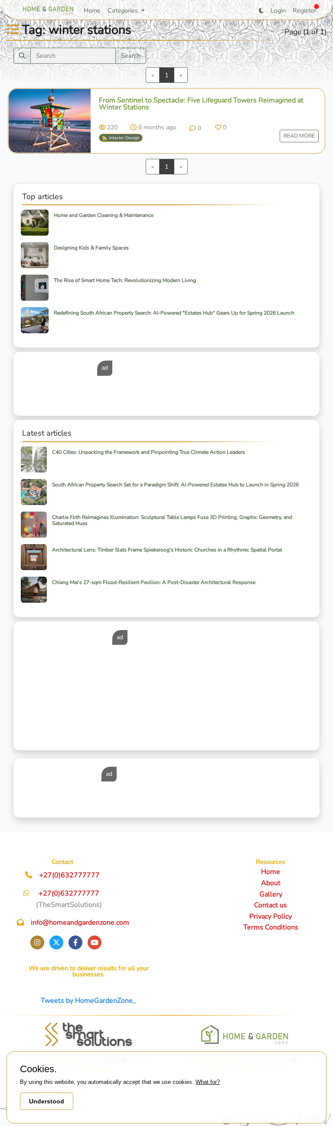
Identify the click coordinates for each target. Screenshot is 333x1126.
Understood (46, 1101)
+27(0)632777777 (69, 875)
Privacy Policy (270, 916)
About (271, 883)
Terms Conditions (270, 927)
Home (92, 10)
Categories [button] (124, 10)
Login (278, 10)
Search (130, 55)
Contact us (270, 905)
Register (304, 10)
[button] (195, 128)
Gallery (270, 894)
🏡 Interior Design (121, 138)
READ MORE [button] (299, 135)
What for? (208, 1082)
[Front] (88, 1034)
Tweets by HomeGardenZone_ (88, 1000)
